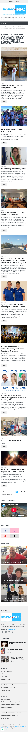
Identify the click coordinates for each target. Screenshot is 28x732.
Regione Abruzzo (5, 679)
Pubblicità (17, 1)
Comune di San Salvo (6, 671)
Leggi (4, 102)
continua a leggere (12, 629)
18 (24, 491)
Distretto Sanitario (5, 699)
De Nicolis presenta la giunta (13, 169)
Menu (4, 23)
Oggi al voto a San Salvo (11, 440)
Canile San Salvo (5, 718)
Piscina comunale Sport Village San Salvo (11, 702)
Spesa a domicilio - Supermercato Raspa (11, 710)
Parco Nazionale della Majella (8, 684)
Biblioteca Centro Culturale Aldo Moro (10, 704)
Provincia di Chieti (5, 682)
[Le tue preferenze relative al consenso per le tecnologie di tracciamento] (2, 729)
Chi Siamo (11, 1)
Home (2, 26)
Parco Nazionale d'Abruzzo (8, 687)
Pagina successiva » (7, 494)
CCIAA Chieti (4, 676)
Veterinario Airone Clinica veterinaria (10, 715)
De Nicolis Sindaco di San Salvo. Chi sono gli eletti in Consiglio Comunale (12, 349)
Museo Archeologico (6, 707)
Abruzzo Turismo (5, 690)
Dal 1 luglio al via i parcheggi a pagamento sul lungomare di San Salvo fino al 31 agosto (13, 260)
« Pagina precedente (7, 491)
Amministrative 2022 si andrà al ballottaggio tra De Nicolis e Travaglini (13, 398)
